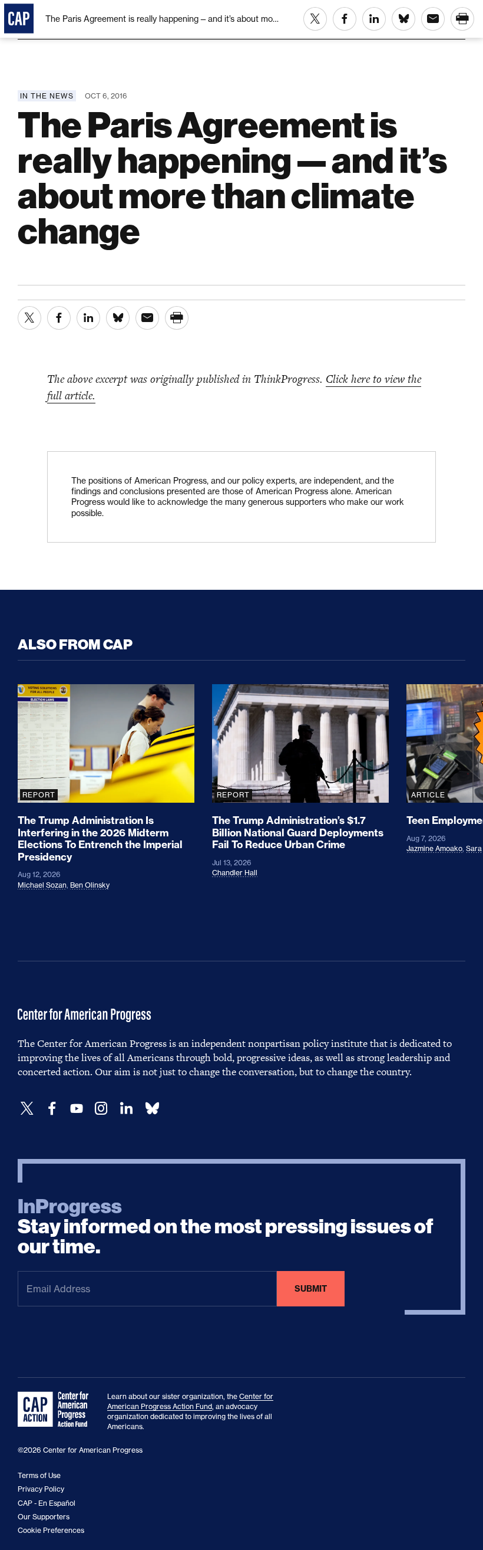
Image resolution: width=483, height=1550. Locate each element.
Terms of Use (39, 1475)
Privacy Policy (41, 1489)
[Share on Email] (433, 19)
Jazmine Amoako (434, 848)
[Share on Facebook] (344, 19)
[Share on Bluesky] (403, 19)
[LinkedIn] (126, 1108)
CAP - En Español (46, 1503)
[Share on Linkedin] (374, 19)
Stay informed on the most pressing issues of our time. (226, 1227)
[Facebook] (51, 1108)
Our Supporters (44, 1516)
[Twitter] (27, 1108)
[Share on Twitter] (315, 19)
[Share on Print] (462, 19)
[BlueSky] (152, 1108)
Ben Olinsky (90, 885)
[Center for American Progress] (19, 19)
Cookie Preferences (51, 1530)
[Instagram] (101, 1108)
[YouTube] (76, 1108)
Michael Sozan (42, 885)
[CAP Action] (56, 1409)
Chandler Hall (234, 872)
